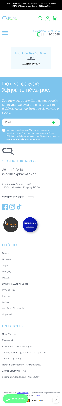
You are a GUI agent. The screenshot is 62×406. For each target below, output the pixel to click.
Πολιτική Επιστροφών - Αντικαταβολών (21, 364)
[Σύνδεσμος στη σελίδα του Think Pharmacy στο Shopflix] (30, 234)
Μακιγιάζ (6, 271)
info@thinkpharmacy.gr (19, 174)
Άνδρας (6, 302)
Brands (5, 253)
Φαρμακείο (7, 314)
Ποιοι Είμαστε (9, 334)
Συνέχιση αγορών (31, 63)
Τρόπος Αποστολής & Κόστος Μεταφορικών (24, 352)
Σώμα (5, 265)
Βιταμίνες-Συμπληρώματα (15, 283)
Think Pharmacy (23, 392)
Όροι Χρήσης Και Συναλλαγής (17, 346)
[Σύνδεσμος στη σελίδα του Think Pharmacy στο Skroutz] (10, 232)
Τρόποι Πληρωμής (11, 358)
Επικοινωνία (8, 340)
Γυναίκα (6, 296)
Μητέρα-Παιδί (9, 289)
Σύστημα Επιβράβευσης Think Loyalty (20, 376)
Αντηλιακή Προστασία (13, 308)
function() (37, 395)
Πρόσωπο (7, 259)
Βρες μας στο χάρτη (13, 196)
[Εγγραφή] (53, 122)
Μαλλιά (5, 277)
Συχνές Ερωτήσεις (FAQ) (14, 370)
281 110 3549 (50, 34)
